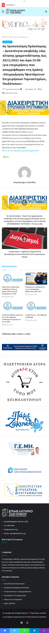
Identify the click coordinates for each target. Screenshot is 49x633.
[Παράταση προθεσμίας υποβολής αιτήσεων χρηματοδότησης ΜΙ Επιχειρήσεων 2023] (13, 278)
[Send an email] (21, 89)
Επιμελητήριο (8, 37)
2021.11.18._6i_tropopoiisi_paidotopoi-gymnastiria (20, 150)
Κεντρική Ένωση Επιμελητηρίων (14, 584)
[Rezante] (24, 24)
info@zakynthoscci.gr (11, 529)
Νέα (16, 37)
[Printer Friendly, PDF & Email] (6, 157)
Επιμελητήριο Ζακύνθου (12, 89)
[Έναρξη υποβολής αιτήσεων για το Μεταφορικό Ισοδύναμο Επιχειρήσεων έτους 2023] (13, 306)
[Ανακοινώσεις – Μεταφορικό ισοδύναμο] (36, 306)
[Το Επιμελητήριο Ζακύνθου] (15, 11)
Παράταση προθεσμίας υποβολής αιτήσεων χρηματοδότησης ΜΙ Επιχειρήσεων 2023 (10, 290)
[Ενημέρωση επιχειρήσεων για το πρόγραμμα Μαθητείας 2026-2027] (36, 278)
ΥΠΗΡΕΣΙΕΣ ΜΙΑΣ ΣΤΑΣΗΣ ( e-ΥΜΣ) (16, 334)
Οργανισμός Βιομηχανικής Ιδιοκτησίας (16, 588)
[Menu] (3, 12)
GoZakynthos (41, 617)
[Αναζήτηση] (46, 12)
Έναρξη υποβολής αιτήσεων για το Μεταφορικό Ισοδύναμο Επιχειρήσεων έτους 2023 (12, 318)
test (24, 1)
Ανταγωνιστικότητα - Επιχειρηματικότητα (17, 592)
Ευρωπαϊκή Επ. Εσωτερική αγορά (15, 595)
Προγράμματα (23, 37)
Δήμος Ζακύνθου (9, 603)
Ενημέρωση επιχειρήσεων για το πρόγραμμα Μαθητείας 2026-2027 (35, 289)
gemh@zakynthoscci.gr (18, 533)
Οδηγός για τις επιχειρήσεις (13, 599)
